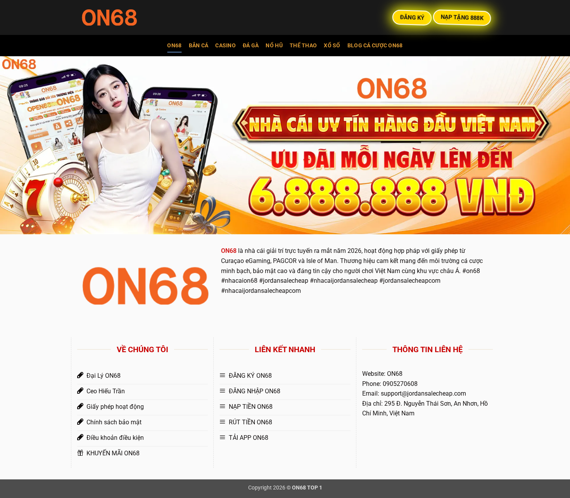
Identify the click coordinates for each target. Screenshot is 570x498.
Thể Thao (303, 45)
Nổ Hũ (274, 45)
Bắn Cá (199, 45)
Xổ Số (332, 45)
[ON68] (120, 17)
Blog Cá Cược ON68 (375, 45)
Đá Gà (251, 45)
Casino (225, 45)
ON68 (174, 45)
